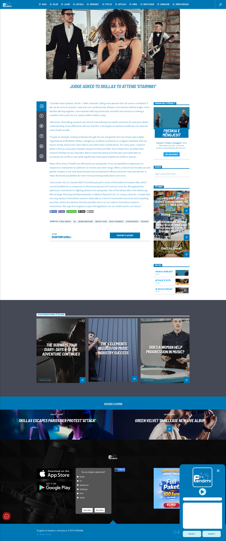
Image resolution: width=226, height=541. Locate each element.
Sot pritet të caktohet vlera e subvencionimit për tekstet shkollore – (171, 202)
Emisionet (94, 4)
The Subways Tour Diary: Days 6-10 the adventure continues (61, 349)
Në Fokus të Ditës (163, 280)
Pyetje (108, 4)
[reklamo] (172, 508)
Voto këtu (87, 510)
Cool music (65, 221)
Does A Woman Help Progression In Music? (165, 349)
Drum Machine (85, 221)
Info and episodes (171, 154)
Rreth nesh (148, 4)
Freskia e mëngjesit (164, 271)
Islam (55, 4)
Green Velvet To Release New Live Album (170, 420)
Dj (75, 221)
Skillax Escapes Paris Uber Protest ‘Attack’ (57, 420)
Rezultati (100, 510)
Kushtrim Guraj (61, 237)
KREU (44, 4)
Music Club (101, 221)
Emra (134, 4)
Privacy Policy (45, 534)
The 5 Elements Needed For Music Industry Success (113, 348)
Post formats (116, 221)
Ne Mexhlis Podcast (164, 289)
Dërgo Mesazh (182, 4)
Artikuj (80, 4)
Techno (144, 221)
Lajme (67, 4)
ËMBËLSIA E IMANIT (171, 248)
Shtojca (122, 4)
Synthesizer (132, 221)
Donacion (164, 4)
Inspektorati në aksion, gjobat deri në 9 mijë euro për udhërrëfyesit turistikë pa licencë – (171, 226)
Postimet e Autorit (125, 235)
